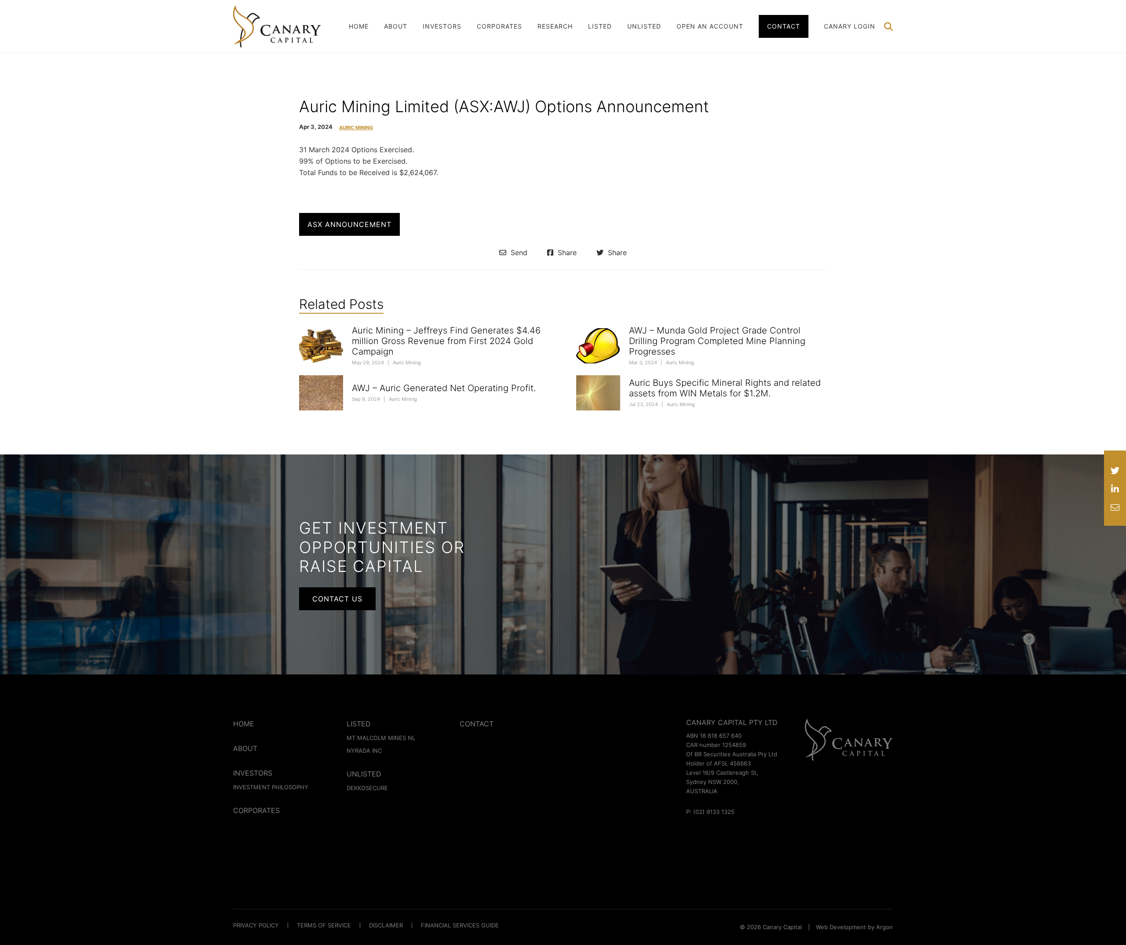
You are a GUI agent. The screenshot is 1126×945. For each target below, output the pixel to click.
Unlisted (644, 26)
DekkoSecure (367, 787)
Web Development (841, 926)
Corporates (499, 26)
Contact (783, 26)
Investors (442, 26)
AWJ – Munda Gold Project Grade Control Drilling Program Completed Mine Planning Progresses (717, 341)
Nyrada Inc (364, 750)
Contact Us (337, 598)
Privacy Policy (256, 925)
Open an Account (709, 26)
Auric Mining (356, 128)
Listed (600, 26)
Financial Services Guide (460, 925)
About (395, 26)
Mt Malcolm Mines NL (381, 737)
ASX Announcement (349, 224)
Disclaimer (386, 925)
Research (555, 26)
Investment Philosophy (270, 787)
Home (359, 26)
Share (566, 252)
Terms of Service (324, 925)
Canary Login (849, 26)
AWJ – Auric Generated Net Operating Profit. (444, 388)
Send (517, 252)
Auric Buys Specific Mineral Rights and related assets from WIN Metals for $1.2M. (725, 388)
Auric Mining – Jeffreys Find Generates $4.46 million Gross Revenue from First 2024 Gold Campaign (446, 341)
